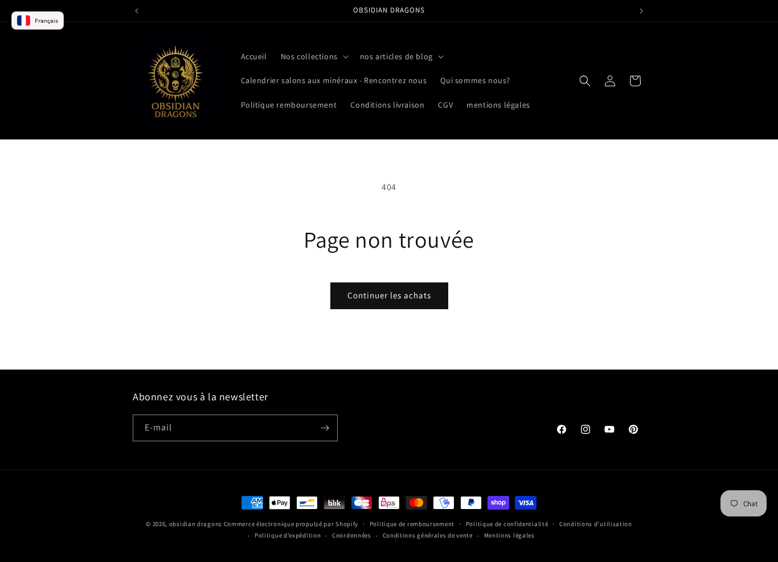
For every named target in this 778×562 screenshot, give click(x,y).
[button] (313, 56)
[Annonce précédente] (136, 11)
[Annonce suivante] (641, 11)
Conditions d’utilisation (595, 524)
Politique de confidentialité (507, 524)
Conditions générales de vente (428, 535)
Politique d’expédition (288, 535)
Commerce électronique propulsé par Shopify (291, 524)
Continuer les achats (389, 295)
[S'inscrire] (324, 428)
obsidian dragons (195, 524)
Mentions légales (509, 535)
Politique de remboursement (412, 524)
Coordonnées (351, 535)
